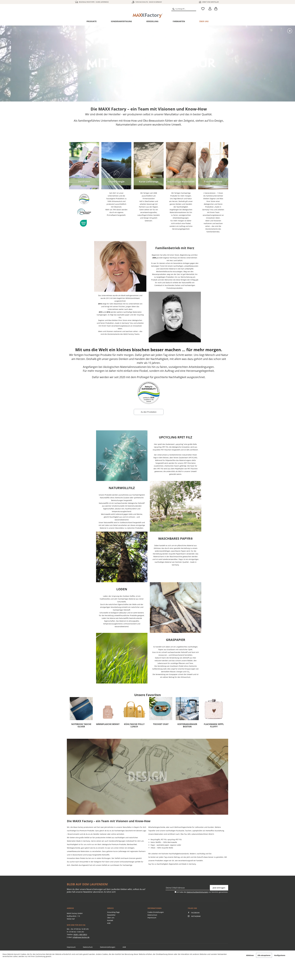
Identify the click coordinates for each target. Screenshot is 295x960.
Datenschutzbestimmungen (197, 892)
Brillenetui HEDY (213, 724)
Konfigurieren (279, 955)
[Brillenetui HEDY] (214, 708)
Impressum (152, 918)
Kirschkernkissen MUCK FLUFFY (161, 725)
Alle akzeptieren (264, 955)
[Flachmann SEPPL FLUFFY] (134, 708)
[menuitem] (183, 8)
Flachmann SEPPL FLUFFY (134, 725)
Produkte (92, 21)
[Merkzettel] (202, 8)
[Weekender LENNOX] (187, 708)
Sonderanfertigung (121, 21)
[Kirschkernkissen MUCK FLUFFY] (161, 708)
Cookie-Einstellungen (156, 912)
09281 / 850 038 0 (80, 934)
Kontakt (110, 920)
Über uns (204, 21)
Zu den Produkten (148, 412)
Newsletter (111, 915)
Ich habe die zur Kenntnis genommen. (202, 892)
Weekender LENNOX (187, 724)
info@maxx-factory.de (81, 937)
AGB (108, 923)
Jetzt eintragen (219, 887)
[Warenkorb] (216, 8)
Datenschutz (152, 915)
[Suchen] (173, 8)
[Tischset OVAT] (81, 708)
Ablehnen (250, 955)
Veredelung (152, 21)
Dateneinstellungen (107, 947)
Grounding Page (113, 912)
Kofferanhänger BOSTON (108, 725)
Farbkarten (179, 21)
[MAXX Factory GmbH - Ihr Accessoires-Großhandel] (84, 11)
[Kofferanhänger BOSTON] (108, 708)
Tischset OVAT (81, 724)
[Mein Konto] (209, 8)
